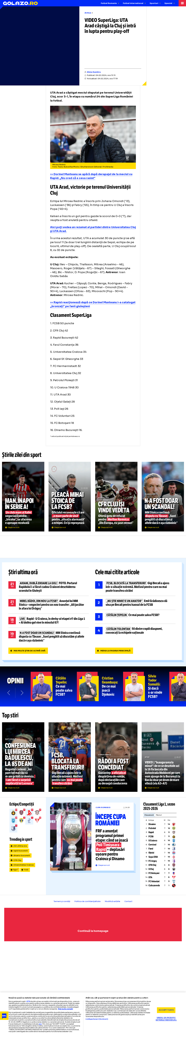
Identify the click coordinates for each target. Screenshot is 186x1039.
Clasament (149, 815)
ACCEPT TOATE (166, 1010)
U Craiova (153, 840)
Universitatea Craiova (23, 865)
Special (168, 3)
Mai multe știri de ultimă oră (29, 651)
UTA (150, 877)
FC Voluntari (154, 881)
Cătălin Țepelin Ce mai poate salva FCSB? (135, 617)
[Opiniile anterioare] (9, 692)
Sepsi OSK (153, 856)
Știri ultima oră (23, 572)
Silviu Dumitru (94, 72)
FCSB (151, 836)
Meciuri (159, 815)
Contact (128, 901)
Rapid (151, 832)
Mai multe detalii (65, 1009)
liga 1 (15, 870)
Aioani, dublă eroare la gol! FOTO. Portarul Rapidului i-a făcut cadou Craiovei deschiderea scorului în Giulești (48, 587)
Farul (151, 848)
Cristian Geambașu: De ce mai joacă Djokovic (100, 686)
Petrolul (152, 828)
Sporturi (154, 3)
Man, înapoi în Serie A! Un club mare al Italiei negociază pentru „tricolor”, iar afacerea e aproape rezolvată (23, 496)
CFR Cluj (17, 860)
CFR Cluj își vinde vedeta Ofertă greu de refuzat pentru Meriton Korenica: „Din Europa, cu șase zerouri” (116, 496)
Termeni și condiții (62, 901)
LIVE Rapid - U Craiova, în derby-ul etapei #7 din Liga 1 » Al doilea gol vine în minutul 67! (48, 621)
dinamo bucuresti (21, 855)
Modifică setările (112, 901)
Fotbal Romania (109, 3)
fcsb (26, 870)
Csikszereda (154, 885)
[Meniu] (182, 3)
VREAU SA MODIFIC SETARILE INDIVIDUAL (166, 1019)
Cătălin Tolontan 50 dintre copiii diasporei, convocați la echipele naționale (135, 631)
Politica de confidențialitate (87, 901)
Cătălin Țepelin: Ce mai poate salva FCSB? (54, 686)
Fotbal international (133, 3)
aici (40, 1024)
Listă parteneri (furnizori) (97, 1019)
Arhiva (88, 13)
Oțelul (151, 852)
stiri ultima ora (20, 846)
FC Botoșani (154, 873)
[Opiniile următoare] (21, 692)
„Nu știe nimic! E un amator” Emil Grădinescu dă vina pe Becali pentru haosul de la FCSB (135, 603)
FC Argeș (153, 860)
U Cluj (151, 869)
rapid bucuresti (20, 851)
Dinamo (152, 824)
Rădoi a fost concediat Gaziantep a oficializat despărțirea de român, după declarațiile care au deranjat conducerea (116, 757)
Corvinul (152, 844)
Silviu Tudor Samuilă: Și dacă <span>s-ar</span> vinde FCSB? (146, 686)
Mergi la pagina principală (115, 651)
